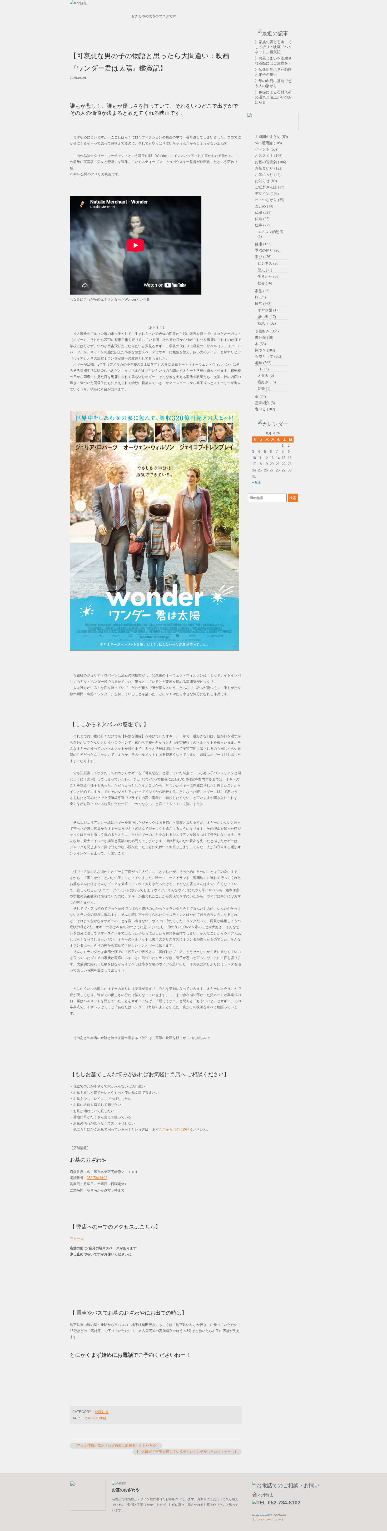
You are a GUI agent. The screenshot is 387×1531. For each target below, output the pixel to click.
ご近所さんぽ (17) (269, 187)
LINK (310, 86)
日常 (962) (263, 303)
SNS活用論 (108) (268, 143)
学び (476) (263, 257)
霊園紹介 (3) (265, 403)
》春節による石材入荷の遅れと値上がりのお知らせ (273, 97)
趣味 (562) (263, 363)
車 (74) (260, 396)
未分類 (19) (264, 337)
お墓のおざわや (273, 18)
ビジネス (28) (268, 263)
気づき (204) (265, 350)
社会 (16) (264, 283)
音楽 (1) (263, 388)
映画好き (101, 1412)
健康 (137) (263, 244)
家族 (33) (262, 291)
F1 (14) (263, 369)
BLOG (310, 73)
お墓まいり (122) (268, 168)
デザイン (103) (267, 193)
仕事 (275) (263, 225)
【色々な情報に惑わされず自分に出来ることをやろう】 (116, 1446)
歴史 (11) (264, 270)
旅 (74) (260, 297)
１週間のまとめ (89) (271, 137)
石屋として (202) (268, 356)
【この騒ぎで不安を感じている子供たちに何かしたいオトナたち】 (186, 1452)
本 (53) (260, 344)
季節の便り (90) (268, 250)
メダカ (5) (265, 375)
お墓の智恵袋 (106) (270, 162)
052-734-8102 (97, 1178)
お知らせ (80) (266, 181)
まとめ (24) (264, 206)
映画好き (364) (267, 331)
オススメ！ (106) (268, 155)
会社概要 (310, 60)
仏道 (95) (262, 219)
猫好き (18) (266, 382)
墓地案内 (310, 46)
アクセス (76, 1239)
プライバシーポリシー (268, 1519)
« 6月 (256, 482)
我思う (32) (266, 323)
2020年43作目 (95, 1418)
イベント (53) (266, 149)
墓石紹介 (310, 33)
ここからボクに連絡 (174, 1129)
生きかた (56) (268, 276)
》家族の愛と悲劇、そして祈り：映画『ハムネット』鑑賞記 (273, 47)
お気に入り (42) (268, 174)
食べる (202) (265, 409)
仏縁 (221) (263, 212)
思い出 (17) (266, 317)
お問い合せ (310, 99)
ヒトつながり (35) (269, 200)
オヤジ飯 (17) (268, 310)
